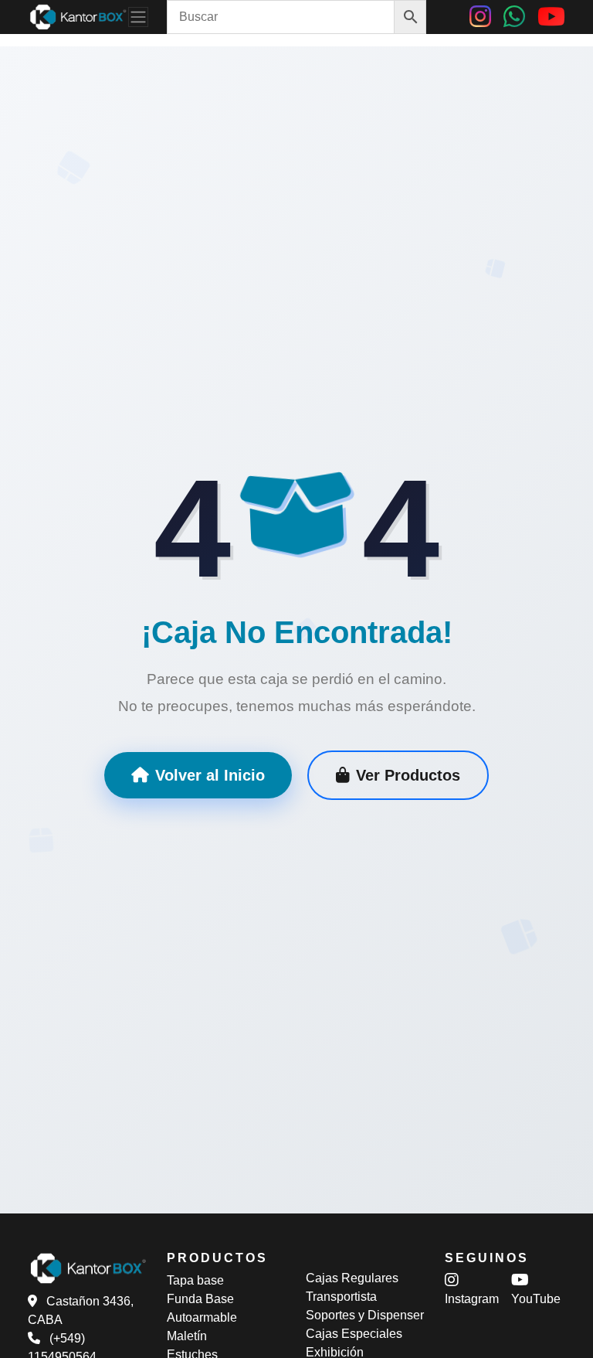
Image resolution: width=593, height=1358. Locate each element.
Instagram (472, 1298)
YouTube (536, 1298)
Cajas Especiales (354, 1333)
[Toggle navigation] (138, 17)
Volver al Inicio (210, 775)
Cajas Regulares (352, 1278)
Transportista (341, 1296)
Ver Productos (408, 775)
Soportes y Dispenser (365, 1315)
